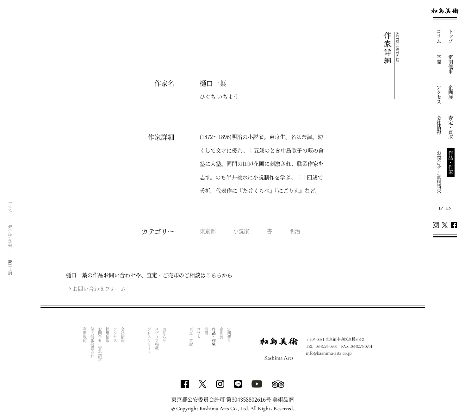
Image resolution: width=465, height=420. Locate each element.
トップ (451, 36)
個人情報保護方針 (92, 342)
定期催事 (451, 64)
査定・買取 (451, 127)
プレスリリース (149, 340)
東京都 (208, 231)
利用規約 (84, 334)
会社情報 (439, 125)
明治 (294, 231)
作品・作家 (451, 162)
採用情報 (107, 334)
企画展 (451, 92)
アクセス (439, 94)
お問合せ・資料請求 (439, 172)
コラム (439, 36)
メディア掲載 (156, 338)
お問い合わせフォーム (99, 288)
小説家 (241, 231)
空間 (439, 59)
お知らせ (164, 334)
